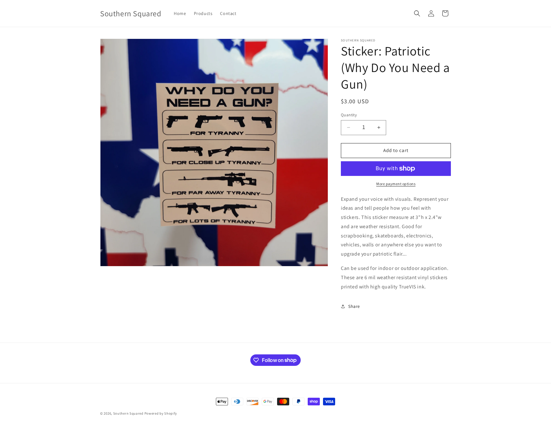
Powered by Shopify (160, 413)
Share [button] (354, 306)
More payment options (395, 183)
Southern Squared (128, 413)
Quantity (349, 115)
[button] (417, 13)
